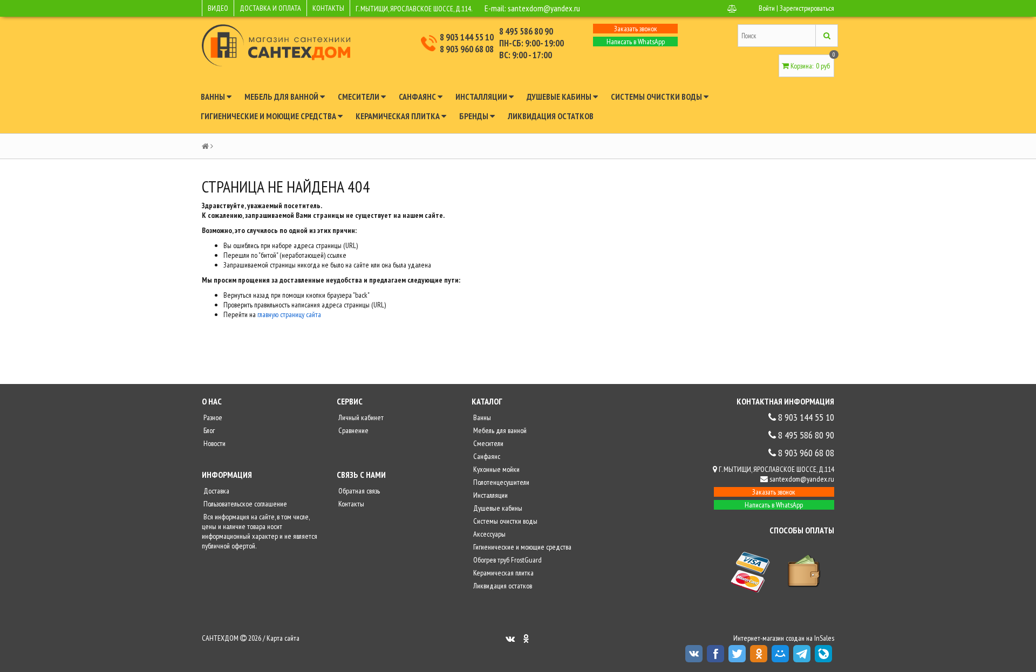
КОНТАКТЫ (328, 8)
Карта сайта (283, 638)
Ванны (214, 96)
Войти (767, 8)
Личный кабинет (360, 417)
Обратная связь (358, 491)
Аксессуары (489, 534)
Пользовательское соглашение (244, 504)
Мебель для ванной (282, 96)
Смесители (359, 96)
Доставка (215, 491)
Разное (212, 417)
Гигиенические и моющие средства (269, 116)
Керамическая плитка (398, 116)
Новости (214, 443)
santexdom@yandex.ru (544, 8)
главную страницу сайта (289, 314)
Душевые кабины (560, 96)
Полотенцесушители (500, 482)
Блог (208, 430)
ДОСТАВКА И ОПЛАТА (270, 8)
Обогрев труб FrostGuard (507, 560)
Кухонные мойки (496, 469)
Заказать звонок (635, 28)
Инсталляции (482, 96)
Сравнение (353, 430)
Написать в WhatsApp (635, 41)
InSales (824, 638)
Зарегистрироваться (807, 8)
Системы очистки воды (657, 96)
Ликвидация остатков (551, 116)
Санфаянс (418, 96)
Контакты (350, 504)
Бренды (474, 116)
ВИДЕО (218, 8)
